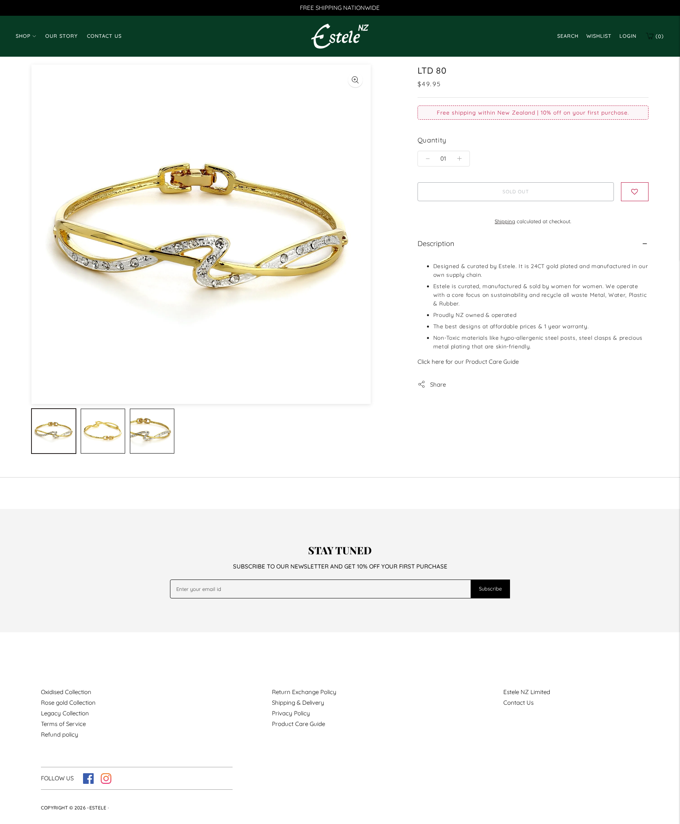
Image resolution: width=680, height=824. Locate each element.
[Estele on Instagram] (106, 781)
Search (567, 36)
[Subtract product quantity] (459, 159)
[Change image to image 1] (54, 431)
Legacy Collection (65, 713)
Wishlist (599, 36)
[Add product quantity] (428, 159)
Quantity (432, 140)
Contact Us (104, 36)
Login (627, 36)
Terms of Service (63, 724)
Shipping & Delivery (298, 702)
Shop (23, 36)
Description (436, 243)
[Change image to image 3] (152, 431)
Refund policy (59, 734)
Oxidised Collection (66, 692)
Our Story (61, 36)
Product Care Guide (298, 724)
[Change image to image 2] (103, 431)
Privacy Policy (291, 713)
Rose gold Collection (68, 702)
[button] (634, 192)
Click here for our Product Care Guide (468, 361)
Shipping (505, 221)
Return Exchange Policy (304, 692)
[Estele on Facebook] (88, 781)
